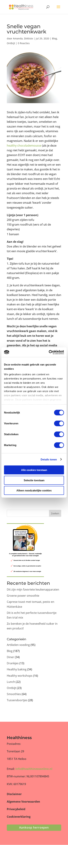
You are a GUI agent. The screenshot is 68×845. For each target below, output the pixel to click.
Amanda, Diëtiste (23, 38)
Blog (54, 38)
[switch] (59, 423)
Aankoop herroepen (34, 827)
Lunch (11, 682)
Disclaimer (14, 794)
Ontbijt (11, 43)
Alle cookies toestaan (34, 469)
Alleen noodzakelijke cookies (34, 490)
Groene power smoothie (23, 596)
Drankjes (13, 663)
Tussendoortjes (17, 700)
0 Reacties (24, 43)
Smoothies (14, 694)
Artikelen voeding (18, 645)
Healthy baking (17, 669)
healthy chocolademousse (24, 145)
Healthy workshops (19, 676)
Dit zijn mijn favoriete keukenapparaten (33, 589)
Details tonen (49, 459)
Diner (10, 657)
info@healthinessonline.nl (33, 769)
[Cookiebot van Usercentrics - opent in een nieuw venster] (49, 352)
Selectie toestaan (34, 480)
